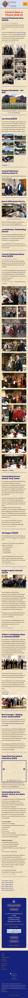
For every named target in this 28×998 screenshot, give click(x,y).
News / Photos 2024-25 (7, 882)
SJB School (14, 941)
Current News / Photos (7, 880)
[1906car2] (20, 137)
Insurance (4, 965)
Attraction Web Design (15, 995)
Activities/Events (5, 957)
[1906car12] (20, 144)
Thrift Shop (14, 909)
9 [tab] (20, 780)
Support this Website (14, 945)
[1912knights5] (8, 80)
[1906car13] (8, 144)
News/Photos (5, 963)
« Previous (4, 165)
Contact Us (4, 969)
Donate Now (4, 961)
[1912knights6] (8, 50)
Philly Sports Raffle (14, 905)
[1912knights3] (20, 62)
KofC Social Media (14, 927)
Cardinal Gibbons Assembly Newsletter (14, 924)
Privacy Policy (4, 991)
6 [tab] (15, 780)
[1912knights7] (20, 51)
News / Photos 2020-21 (7, 886)
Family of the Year (21, 34)
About (3, 955)
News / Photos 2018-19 (7, 888)
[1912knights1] (8, 73)
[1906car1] (8, 137)
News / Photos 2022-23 (7, 884)
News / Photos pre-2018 (7, 890)
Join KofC (4, 959)
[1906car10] (20, 151)
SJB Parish (14, 937)
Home (3, 953)
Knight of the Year (21, 32)
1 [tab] (7, 780)
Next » (12, 470)
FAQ (2, 967)
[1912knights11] (8, 62)
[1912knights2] (20, 69)
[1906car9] (8, 159)
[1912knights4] (20, 76)
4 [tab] (12, 780)
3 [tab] (10, 780)
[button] (25, 4)
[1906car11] (8, 151)
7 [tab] (17, 780)
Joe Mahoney (5, 238)
